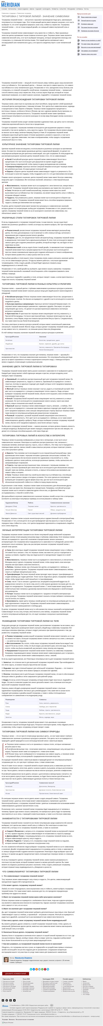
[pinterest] (6, 1001)
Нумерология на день (69, 991)
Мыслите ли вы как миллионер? (91, 47)
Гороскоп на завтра (8, 983)
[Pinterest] (45, 969)
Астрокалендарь (7, 989)
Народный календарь (49, 986)
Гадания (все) (66, 983)
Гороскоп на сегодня (8, 981)
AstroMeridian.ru (16, 1005)
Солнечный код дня (68, 986)
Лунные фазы (26, 984)
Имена (84, 981)
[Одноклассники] (36, 969)
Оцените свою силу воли (88, 54)
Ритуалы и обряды (88, 986)
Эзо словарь (86, 994)
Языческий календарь (49, 988)
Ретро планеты (7, 991)
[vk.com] (2, 1001)
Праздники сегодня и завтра (51, 981)
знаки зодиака (23, 9)
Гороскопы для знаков (9, 988)
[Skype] (48, 969)
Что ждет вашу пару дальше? (90, 44)
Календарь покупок (28, 989)
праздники (71, 9)
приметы (55, 9)
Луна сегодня (26, 981)
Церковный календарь (49, 984)
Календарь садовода (28, 988)
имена (32, 9)
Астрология (86, 983)
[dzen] (14, 1001)
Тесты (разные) (67, 984)
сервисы (79, 9)
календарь (47, 9)
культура (63, 9)
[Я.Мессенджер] (31, 969)
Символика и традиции (9, 13)
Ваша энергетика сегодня (89, 17)
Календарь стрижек (28, 986)
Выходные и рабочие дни (50, 983)
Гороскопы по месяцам (9, 986)
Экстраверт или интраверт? (89, 50)
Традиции (85, 989)
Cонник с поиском (68, 981)
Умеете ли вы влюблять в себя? (91, 40)
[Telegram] (39, 969)
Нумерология (86, 984)
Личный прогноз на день (88, 20)
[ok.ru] (10, 1001)
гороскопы (12, 9)
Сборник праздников (49, 991)
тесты (86, 9)
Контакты (12, 1019)
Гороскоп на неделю (8, 984)
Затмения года (27, 991)
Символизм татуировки (24, 13)
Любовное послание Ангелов (90, 31)
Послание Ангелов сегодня (89, 27)
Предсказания (67, 988)
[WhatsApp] (42, 969)
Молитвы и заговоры (89, 988)
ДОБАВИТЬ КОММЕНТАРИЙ (15, 974)
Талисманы (86, 992)
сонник (4, 9)
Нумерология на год (68, 989)
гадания (38, 9)
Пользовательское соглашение (25, 1019)
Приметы (85, 991)
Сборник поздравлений (49, 989)
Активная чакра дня (87, 24)
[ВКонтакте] (34, 969)
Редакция (5, 1019)
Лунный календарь (28, 983)
